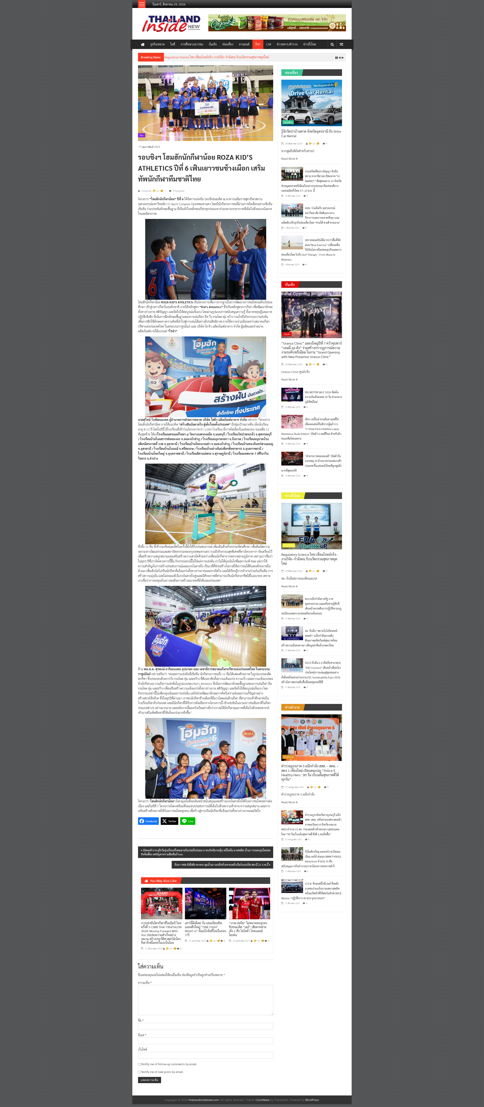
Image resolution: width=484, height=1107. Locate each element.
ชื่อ (140, 1023)
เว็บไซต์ (142, 1052)
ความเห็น (145, 985)
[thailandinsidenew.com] (142, 44)
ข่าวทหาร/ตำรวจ (287, 44)
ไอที (172, 44)
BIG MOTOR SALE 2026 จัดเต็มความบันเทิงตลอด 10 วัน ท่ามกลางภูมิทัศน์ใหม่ (323, 399)
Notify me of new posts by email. (162, 1075)
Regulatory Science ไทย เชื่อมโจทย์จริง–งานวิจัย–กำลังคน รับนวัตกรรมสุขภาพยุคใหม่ (309, 561)
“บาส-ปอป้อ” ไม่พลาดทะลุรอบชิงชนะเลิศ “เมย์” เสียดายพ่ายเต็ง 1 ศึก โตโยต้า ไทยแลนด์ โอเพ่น (248, 932)
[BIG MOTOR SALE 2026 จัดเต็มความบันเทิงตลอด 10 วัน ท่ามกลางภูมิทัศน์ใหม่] (292, 397)
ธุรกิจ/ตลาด (157, 44)
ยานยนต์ (244, 44)
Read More (288, 161)
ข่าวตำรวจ (288, 759)
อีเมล (142, 1038)
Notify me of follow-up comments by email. (169, 1067)
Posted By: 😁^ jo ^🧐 (152, 193)
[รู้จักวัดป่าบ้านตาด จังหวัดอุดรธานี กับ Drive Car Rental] (311, 105)
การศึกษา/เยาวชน (192, 44)
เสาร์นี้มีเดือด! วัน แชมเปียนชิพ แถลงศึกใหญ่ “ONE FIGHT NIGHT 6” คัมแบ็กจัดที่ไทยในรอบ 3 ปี (205, 932)
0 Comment (178, 193)
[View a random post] (341, 44)
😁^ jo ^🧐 (171, 951)
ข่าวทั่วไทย (309, 44)
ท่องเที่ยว (227, 44)
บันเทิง (213, 44)
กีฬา (258, 44)
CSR (268, 44)
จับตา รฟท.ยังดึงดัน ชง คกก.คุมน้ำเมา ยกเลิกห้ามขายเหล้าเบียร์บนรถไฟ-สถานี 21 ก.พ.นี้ (221, 867)
